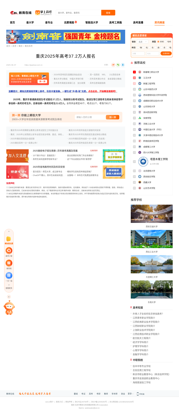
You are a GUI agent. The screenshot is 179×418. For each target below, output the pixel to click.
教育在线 (10, 394)
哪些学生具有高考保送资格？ (80, 171)
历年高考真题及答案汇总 (64, 83)
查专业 (49, 22)
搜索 (108, 13)
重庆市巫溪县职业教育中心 (146, 378)
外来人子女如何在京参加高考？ (148, 314)
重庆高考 (29, 46)
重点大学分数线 (60, 79)
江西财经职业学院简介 (144, 326)
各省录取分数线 (114, 79)
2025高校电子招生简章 (44, 151)
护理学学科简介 (140, 346)
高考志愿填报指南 (97, 83)
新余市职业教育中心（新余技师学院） (152, 374)
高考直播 (138, 22)
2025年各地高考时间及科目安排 (49, 167)
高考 (14, 46)
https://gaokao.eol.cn (33, 65)
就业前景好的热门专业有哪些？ (81, 155)
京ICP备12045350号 (99, 402)
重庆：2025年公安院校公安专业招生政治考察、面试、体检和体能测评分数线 (44, 134)
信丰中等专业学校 (142, 366)
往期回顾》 (94, 151)
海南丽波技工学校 (142, 382)
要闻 (76, 394)
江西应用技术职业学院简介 (146, 334)
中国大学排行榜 (76, 79)
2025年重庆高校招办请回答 (22, 139)
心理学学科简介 (140, 350)
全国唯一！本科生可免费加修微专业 (82, 175)
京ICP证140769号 (82, 402)
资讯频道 (160, 22)
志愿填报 (69, 22)
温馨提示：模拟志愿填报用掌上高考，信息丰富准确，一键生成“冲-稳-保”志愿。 (63, 91)
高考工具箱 (115, 22)
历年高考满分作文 (97, 79)
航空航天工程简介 (142, 338)
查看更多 (9, 288)
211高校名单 (114, 74)
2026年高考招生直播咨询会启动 (68, 74)
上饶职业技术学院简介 (144, 330)
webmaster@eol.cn (92, 408)
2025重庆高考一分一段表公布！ (24, 143)
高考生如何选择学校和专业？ (45, 159)
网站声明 (68, 402)
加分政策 (81, 83)
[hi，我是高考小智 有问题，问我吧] (9, 307)
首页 (12, 22)
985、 (104, 74)
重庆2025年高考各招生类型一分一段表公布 (87, 143)
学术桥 (114, 394)
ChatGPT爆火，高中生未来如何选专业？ (51, 175)
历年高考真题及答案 (67, 151)
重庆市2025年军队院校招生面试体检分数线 (87, 134)
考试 (83, 394)
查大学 (30, 22)
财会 (123, 394)
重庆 (21, 46)
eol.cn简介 (49, 402)
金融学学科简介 (140, 354)
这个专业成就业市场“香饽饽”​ (79, 159)
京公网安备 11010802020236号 (121, 402)
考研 (98, 394)
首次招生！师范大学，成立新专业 (47, 171)
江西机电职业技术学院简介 (146, 322)
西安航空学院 (157, 170)
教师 (106, 394)
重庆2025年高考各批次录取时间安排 (84, 130)
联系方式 (59, 402)
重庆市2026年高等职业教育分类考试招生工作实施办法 (34, 130)
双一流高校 (95, 74)
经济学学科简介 (140, 342)
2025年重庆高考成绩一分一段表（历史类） (87, 139)
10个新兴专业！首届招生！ (45, 155)
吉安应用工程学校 (142, 370)
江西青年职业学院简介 (144, 318)
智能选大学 (91, 22)
